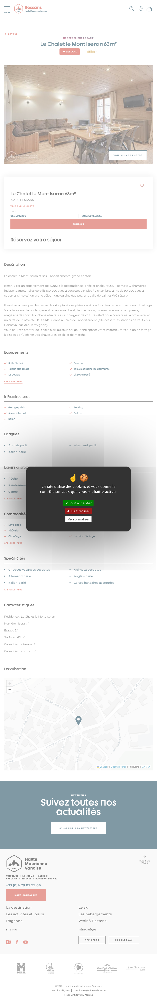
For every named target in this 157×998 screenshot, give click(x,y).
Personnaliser (78, 519)
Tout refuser (80, 511)
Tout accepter (80, 503)
